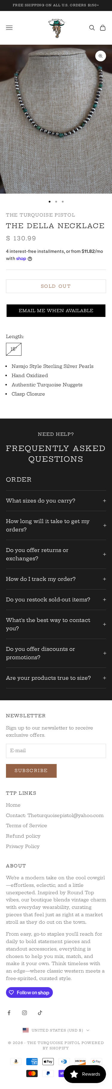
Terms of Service (26, 825)
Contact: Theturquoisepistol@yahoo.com (55, 815)
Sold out (56, 286)
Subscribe (31, 770)
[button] (56, 311)
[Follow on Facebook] (9, 1013)
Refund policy (23, 836)
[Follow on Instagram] (24, 1013)
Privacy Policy (23, 846)
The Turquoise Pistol (41, 215)
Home (13, 805)
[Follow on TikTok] (40, 1013)
